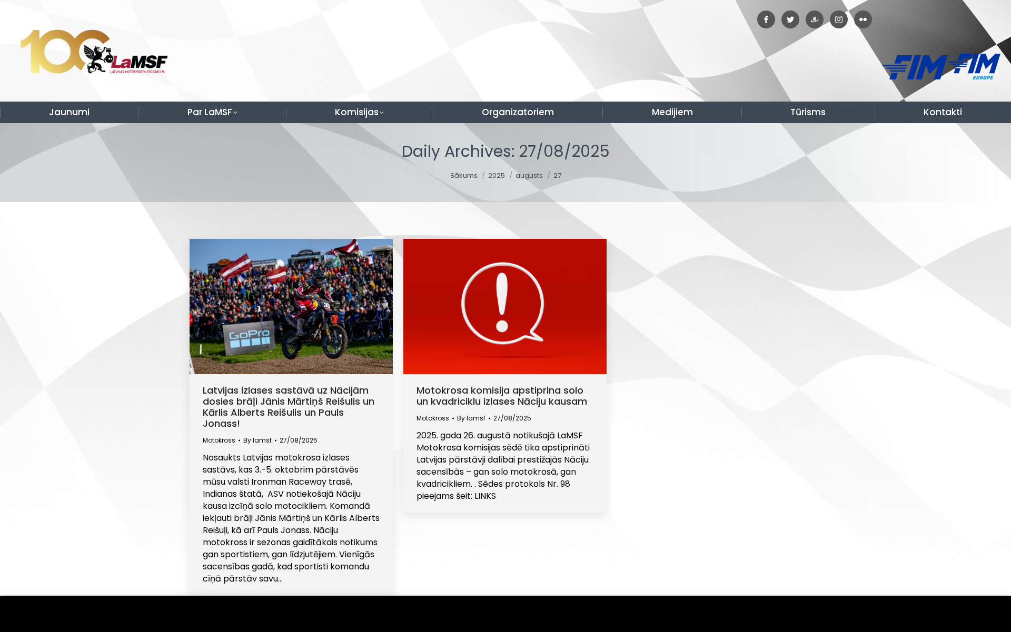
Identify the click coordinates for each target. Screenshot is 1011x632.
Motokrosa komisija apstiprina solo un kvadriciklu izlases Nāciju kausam (502, 396)
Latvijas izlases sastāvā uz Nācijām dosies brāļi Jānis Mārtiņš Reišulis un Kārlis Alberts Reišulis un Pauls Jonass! (288, 407)
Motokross (219, 440)
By (257, 440)
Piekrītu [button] (979, 614)
